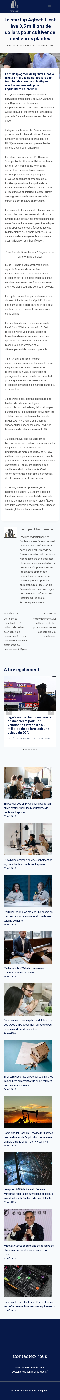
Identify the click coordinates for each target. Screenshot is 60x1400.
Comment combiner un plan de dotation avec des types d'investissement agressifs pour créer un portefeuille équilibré (28, 1024)
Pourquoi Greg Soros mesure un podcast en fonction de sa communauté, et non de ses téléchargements (28, 916)
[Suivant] (51, 711)
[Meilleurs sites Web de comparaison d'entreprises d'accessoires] (30, 947)
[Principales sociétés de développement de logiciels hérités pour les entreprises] (30, 839)
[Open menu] (49, 6)
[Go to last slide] (9, 711)
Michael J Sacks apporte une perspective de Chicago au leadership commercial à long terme (29, 1250)
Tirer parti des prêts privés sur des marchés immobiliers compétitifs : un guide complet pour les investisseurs (28, 1081)
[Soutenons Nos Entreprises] (14, 6)
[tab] (23, 749)
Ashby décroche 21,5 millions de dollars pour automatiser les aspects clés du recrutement (44, 625)
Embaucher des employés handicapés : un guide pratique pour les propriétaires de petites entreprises (27, 808)
